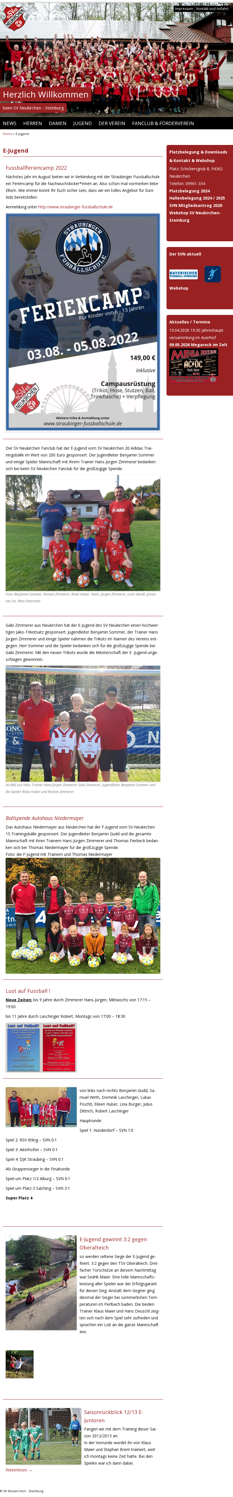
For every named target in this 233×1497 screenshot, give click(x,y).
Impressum (184, 8)
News (9, 123)
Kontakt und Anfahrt (212, 8)
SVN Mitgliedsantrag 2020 (195, 205)
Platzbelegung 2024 (189, 191)
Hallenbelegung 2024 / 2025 (197, 198)
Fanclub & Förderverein (163, 123)
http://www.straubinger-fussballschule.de (75, 206)
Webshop (178, 288)
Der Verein (112, 123)
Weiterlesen (19, 1470)
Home (7, 134)
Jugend (82, 123)
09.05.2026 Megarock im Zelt (198, 344)
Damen (57, 123)
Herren (32, 123)
